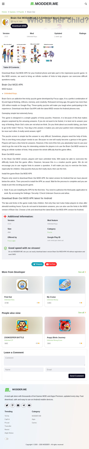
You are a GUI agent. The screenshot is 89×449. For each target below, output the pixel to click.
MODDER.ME (36, 416)
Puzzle (49, 232)
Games (34, 423)
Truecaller (8, 426)
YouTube (52, 264)
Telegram (38, 264)
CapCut (7, 419)
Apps (33, 419)
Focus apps (12, 241)
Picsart (7, 423)
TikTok (7, 416)
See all (81, 272)
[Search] (86, 4)
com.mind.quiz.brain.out (55, 240)
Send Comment (77, 376)
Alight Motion (9, 433)
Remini (7, 429)
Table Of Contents (11, 67)
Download (19, 26)
